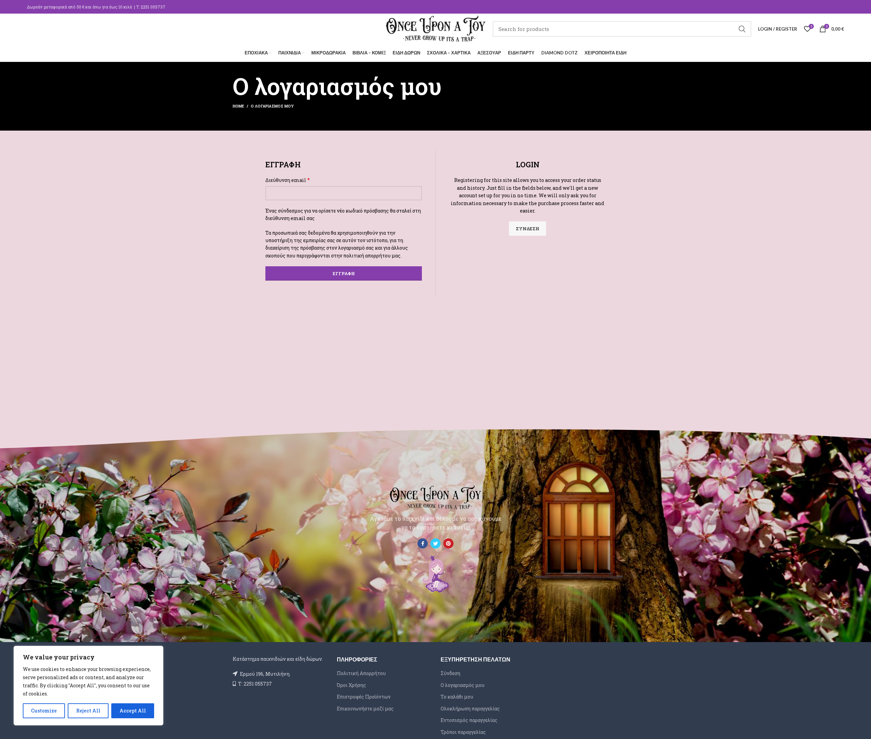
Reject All (88, 710)
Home (238, 105)
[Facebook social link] (422, 543)
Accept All (132, 710)
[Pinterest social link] (448, 543)
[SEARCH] (742, 29)
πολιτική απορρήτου (367, 255)
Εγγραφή (344, 273)
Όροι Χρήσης (351, 685)
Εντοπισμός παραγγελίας (469, 720)
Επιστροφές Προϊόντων (364, 696)
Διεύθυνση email (287, 180)
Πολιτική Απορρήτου (361, 673)
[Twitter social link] (435, 543)
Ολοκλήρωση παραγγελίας (470, 708)
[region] (88, 685)
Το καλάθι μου (457, 696)
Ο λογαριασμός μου (462, 685)
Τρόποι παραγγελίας (463, 732)
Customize (44, 710)
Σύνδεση (527, 228)
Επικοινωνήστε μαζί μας (365, 708)
